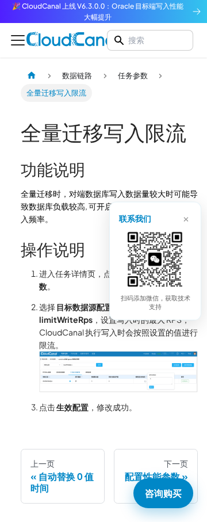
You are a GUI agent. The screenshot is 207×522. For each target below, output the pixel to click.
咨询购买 (163, 493)
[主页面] (32, 75)
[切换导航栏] (17, 40)
